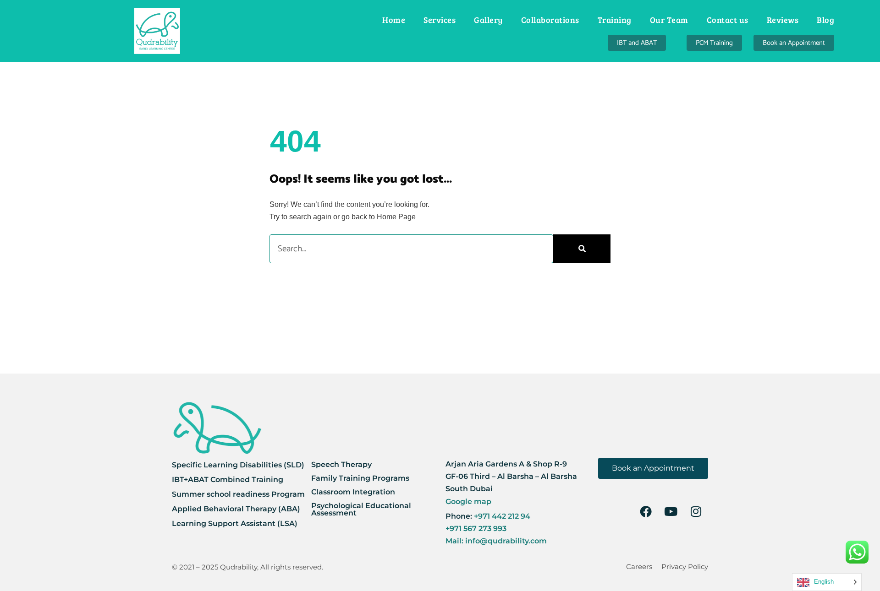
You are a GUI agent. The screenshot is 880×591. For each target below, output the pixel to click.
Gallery (488, 19)
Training (615, 19)
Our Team (669, 19)
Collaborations (550, 19)
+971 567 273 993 (476, 528)
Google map (468, 501)
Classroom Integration (353, 492)
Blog (825, 19)
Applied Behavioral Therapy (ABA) (236, 508)
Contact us (727, 19)
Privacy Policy (684, 566)
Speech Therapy (341, 464)
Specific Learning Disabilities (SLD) (238, 465)
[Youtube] (671, 511)
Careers (639, 566)
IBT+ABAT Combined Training (227, 479)
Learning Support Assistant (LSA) (234, 523)
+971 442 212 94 (501, 516)
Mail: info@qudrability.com (496, 541)
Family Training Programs (360, 478)
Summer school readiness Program (238, 494)
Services (440, 19)
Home (393, 19)
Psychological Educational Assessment (361, 509)
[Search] (581, 248)
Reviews (783, 19)
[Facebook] (646, 511)
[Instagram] (696, 511)
